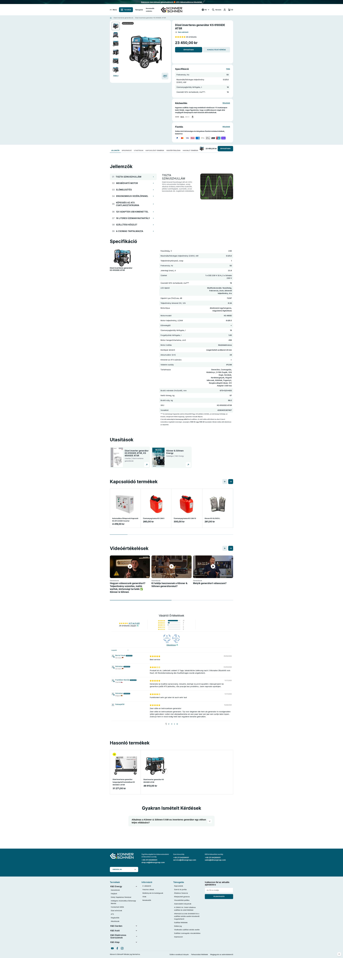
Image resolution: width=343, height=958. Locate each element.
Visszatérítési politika (181, 900)
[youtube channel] (112, 948)
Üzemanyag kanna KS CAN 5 (153, 518)
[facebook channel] (117, 948)
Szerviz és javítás (180, 889)
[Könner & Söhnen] (171, 9)
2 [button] (168, 724)
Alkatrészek (115, 921)
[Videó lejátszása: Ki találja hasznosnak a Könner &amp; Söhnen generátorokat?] (171, 566)
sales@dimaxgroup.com (215, 860)
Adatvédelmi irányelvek (182, 904)
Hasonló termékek (190, 150)
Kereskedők (146, 900)
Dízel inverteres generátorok (123, 18)
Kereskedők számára (150, 9)
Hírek (144, 897)
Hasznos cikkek (148, 889)
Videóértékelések (173, 150)
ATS (112, 914)
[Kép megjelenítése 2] (116, 35)
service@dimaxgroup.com (184, 860)
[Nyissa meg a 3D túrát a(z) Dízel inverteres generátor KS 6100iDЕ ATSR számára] (165, 76)
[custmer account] (224, 9)
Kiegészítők (115, 918)
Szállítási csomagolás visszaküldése (187, 933)
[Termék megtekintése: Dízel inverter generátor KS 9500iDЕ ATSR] (156, 765)
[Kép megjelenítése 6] (116, 70)
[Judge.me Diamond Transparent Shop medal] (176, 638)
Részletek (226, 103)
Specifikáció (127, 150)
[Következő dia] (167, 51)
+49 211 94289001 (149, 860)
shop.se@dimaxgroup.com (153, 862)
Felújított (114, 894)
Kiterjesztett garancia (182, 897)
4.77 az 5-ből (134, 623)
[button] (145, 51)
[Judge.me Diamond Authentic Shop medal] (167, 638)
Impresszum (178, 937)
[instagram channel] (122, 948)
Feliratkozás (219, 896)
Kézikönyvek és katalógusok (152, 893)
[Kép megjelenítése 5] (116, 61)
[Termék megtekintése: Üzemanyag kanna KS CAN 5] (156, 504)
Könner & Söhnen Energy (175, 451)
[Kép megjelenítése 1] (116, 26)
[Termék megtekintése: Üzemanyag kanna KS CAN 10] (187, 504)
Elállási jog (178, 926)
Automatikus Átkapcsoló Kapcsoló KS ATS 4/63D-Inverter (125, 519)
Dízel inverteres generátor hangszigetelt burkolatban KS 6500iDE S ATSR (124, 782)
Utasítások (138, 150)
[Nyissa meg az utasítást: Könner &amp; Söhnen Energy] (158, 457)
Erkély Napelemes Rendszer (121, 897)
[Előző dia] (124, 51)
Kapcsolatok (178, 886)
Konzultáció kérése (216, 50)
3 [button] (171, 724)
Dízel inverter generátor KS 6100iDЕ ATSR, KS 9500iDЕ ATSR (137, 453)
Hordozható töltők (117, 907)
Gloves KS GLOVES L (212, 518)
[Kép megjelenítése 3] (116, 44)
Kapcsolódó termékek (155, 150)
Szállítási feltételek (181, 922)
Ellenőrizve (171, 645)
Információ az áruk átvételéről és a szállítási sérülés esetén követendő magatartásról (187, 916)
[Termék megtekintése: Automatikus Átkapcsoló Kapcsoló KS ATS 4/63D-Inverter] (125, 504)
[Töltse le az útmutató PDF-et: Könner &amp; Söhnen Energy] (188, 464)
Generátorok (115, 890)
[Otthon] (111, 18)
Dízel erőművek (116, 911)
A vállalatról (146, 886)
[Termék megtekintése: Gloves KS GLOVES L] (218, 504)
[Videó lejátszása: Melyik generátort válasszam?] (213, 566)
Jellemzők (115, 150)
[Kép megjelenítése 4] (116, 52)
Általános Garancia (181, 893)
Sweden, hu (117, 869)
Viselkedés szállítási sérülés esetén (187, 930)
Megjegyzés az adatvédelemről (221, 954)
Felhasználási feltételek (199, 954)
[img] (155, 656)
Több (228, 69)
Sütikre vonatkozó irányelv (179, 954)
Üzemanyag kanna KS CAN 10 (185, 518)
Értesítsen (189, 50)
